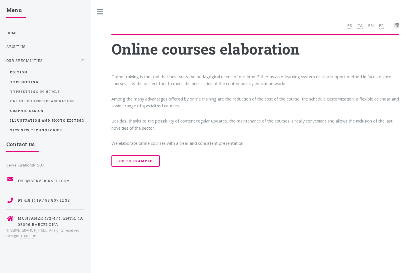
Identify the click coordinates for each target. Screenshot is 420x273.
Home (12, 33)
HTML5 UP (28, 236)
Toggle (100, 12)
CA (360, 25)
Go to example (135, 161)
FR (381, 25)
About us (16, 47)
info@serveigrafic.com (44, 181)
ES (349, 25)
